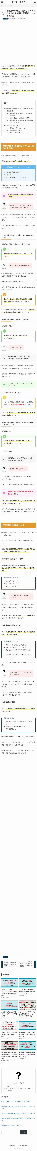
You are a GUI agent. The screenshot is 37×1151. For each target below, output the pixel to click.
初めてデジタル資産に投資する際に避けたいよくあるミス (18, 1113)
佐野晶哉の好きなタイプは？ (18, 128)
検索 (23, 1132)
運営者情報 (12, 1145)
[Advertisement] (18, 40)
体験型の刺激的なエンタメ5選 (10, 1125)
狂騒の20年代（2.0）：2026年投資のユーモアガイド (16, 1101)
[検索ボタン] (35, 2)
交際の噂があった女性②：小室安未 (20, 118)
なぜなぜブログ (18, 2)
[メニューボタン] (2, 2)
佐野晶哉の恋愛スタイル (17, 130)
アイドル (5, 18)
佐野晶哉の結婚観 (15, 133)
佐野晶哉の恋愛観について (15, 125)
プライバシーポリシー (21, 1145)
